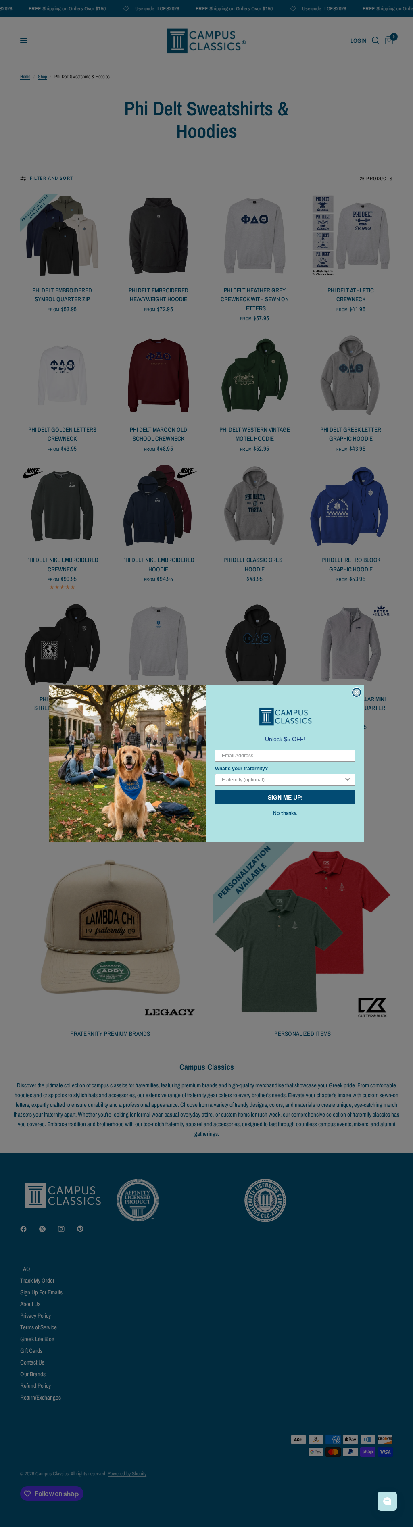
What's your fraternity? (241, 768)
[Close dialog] (357, 692)
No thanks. (285, 813)
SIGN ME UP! (285, 797)
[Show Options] (348, 779)
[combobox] (283, 779)
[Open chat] (387, 1501)
